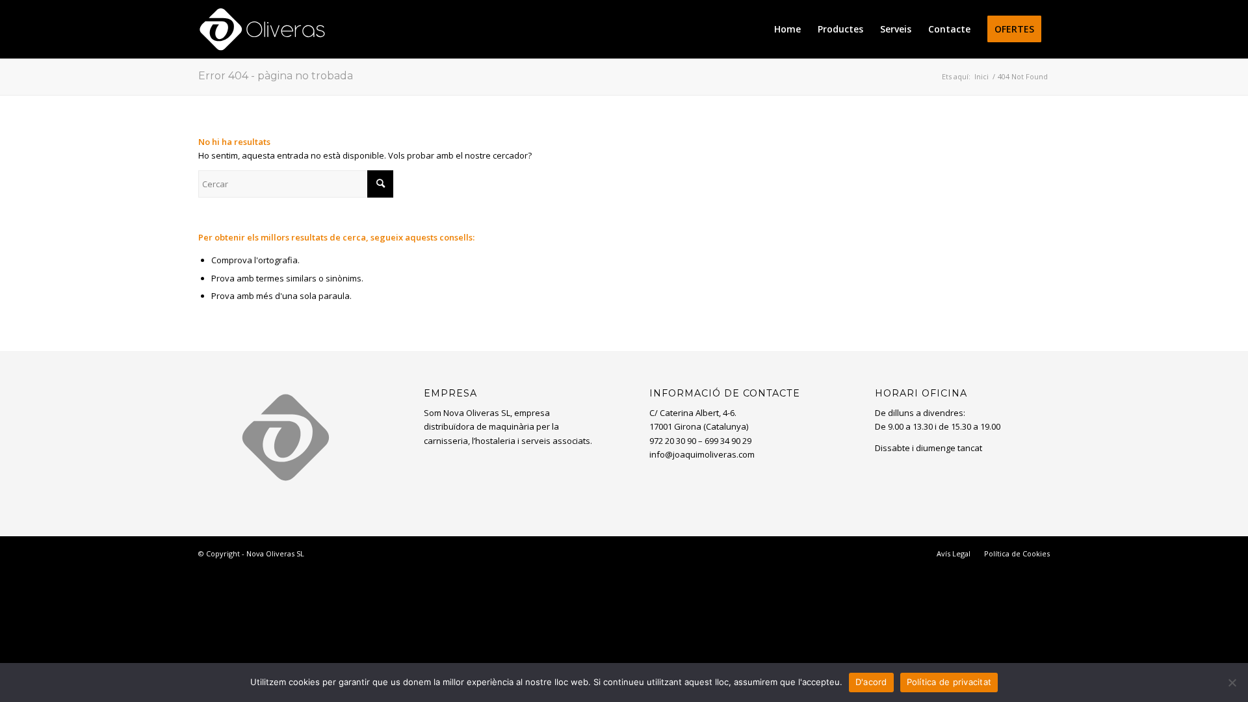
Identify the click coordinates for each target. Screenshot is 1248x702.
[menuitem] (787, 29)
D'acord (871, 682)
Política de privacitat (949, 682)
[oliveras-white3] (262, 29)
